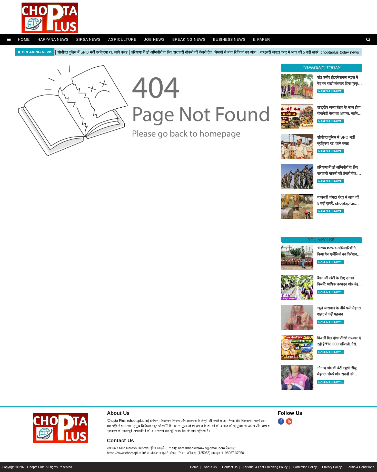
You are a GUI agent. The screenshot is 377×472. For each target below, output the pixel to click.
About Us (118, 413)
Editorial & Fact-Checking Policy (265, 467)
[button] (9, 39)
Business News (229, 39)
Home (24, 39)
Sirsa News (88, 39)
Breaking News (188, 39)
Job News (154, 39)
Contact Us (120, 440)
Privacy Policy (332, 467)
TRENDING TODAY (321, 67)
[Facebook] (281, 421)
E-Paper (261, 39)
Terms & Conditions (360, 467)
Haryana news (52, 39)
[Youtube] (289, 421)
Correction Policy (305, 467)
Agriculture (122, 39)
